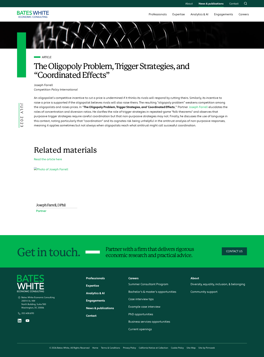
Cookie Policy (177, 348)
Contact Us (234, 251)
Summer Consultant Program (148, 284)
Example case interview (144, 307)
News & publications (211, 3)
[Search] (245, 3)
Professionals (158, 14)
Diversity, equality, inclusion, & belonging (218, 284)
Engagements (223, 14)
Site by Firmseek (206, 348)
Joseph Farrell (198, 107)
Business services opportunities (149, 322)
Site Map (191, 348)
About (189, 3)
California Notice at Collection (153, 348)
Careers (244, 14)
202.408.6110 (27, 313)
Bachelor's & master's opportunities (152, 292)
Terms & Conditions (110, 348)
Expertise (178, 14)
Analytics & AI (199, 14)
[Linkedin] (19, 321)
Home (95, 348)
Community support (204, 292)
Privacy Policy (129, 348)
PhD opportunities (140, 314)
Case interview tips (141, 299)
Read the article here (48, 159)
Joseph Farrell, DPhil (51, 205)
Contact (233, 3)
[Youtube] (27, 321)
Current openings (140, 329)
